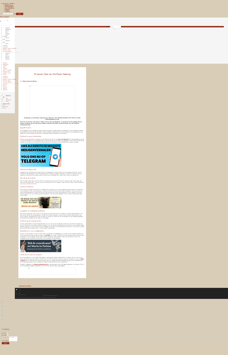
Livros (6, 54)
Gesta (6, 32)
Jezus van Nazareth (63, 139)
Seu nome (4, 333)
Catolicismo (5, 77)
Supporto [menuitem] (7, 9)
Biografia (7, 30)
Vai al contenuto (4, 16)
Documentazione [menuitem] (9, 6)
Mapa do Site (8, 99)
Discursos (7, 56)
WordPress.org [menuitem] (9, 5)
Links (7, 98)
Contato (7, 101)
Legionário (5, 45)
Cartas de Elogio (6, 71)
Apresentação (8, 29)
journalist (47, 235)
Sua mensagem (5, 340)
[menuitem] (115, 3)
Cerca (14, 13)
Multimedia (7, 33)
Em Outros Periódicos (7, 51)
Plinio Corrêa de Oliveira (30, 81)
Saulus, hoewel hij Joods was (63, 123)
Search (108, 26)
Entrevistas (7, 53)
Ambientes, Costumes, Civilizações (9, 48)
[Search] (21, 29)
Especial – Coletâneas (7, 70)
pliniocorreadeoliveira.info (41, 264)
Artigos (6, 43)
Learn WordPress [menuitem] (9, 8)
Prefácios (7, 57)
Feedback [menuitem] (7, 11)
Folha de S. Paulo (6, 49)
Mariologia (5, 89)
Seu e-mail (4, 335)
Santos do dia (7, 96)
